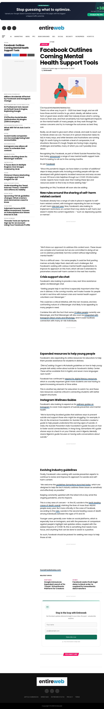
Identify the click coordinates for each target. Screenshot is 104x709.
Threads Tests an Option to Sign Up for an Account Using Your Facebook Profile (17, 223)
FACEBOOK (7, 154)
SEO (53, 36)
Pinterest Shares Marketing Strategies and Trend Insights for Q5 (16, 177)
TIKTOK (6, 125)
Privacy (70, 697)
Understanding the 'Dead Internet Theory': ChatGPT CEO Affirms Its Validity (16, 188)
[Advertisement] (19, 76)
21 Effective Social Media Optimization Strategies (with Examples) (15, 119)
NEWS (28, 36)
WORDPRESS (79, 36)
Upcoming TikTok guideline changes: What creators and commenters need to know (16, 199)
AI (11, 36)
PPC (33, 36)
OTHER (52, 42)
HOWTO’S (90, 36)
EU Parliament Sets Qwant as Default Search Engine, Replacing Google (16, 109)
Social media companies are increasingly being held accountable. (16, 138)
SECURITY (69, 36)
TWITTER (6, 162)
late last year (58, 206)
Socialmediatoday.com (50, 570)
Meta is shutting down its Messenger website (15, 158)
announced (55, 156)
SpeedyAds (45, 697)
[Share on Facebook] (7, 55)
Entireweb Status (57, 697)
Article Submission (31, 697)
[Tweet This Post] (15, 55)
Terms (77, 697)
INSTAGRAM (7, 144)
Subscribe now (71, 637)
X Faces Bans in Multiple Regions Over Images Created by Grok (15, 167)
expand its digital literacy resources (81, 378)
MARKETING (18, 36)
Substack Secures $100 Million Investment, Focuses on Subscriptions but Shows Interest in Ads (17, 211)
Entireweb (48, 70)
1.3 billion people (81, 312)
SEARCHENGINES (43, 36)
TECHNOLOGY (16, 94)
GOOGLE (19, 104)
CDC (58, 511)
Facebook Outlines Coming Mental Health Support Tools (16, 48)
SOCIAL (60, 36)
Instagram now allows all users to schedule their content (15, 148)
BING (15, 104)
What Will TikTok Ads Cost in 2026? (17, 129)
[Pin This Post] (23, 55)
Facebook (50, 164)
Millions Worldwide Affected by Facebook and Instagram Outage (17, 99)
